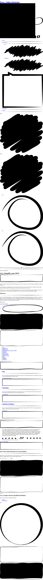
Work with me (4, 42)
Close (1, 493)
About (3, 40)
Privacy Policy (4, 500)
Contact (3, 110)
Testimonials (4, 108)
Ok (11, 458)
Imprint (3, 499)
